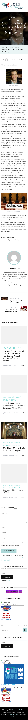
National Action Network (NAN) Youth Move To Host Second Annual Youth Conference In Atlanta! (13, 356)
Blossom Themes (14, 714)
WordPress (14, 717)
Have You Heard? (7, 444)
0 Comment (23, 39)
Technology (16, 240)
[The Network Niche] (14, 665)
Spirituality (6, 399)
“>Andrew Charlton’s (11, 152)
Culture (11, 347)
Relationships (11, 348)
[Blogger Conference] (10, 685)
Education (17, 347)
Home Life (15, 444)
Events (5, 397)
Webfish (8, 580)
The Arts (13, 399)
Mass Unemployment (7, 240)
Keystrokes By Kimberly (17, 60)
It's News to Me (7, 445)
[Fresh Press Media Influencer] (13, 605)
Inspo (4, 348)
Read (22, 365)
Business (13, 17)
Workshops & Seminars (9, 400)
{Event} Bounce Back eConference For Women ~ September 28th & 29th (14, 406)
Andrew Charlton (11, 237)
